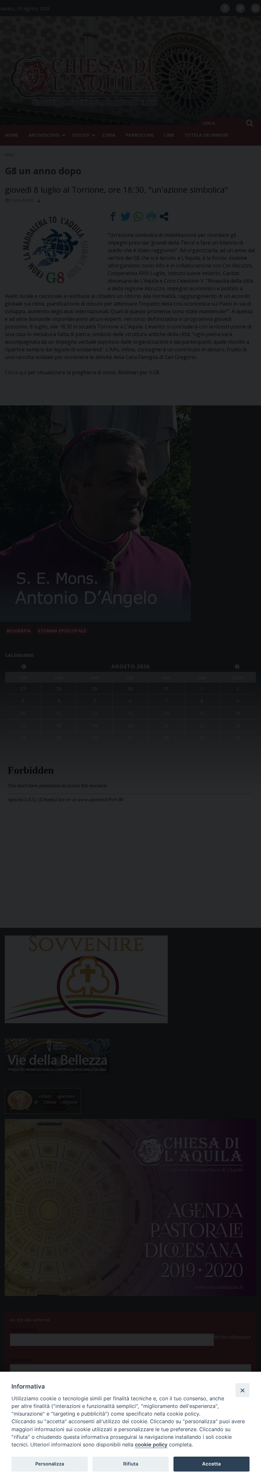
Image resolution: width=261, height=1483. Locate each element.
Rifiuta (130, 1464)
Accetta (211, 1464)
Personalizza (49, 1464)
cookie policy (151, 1444)
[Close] (243, 1390)
